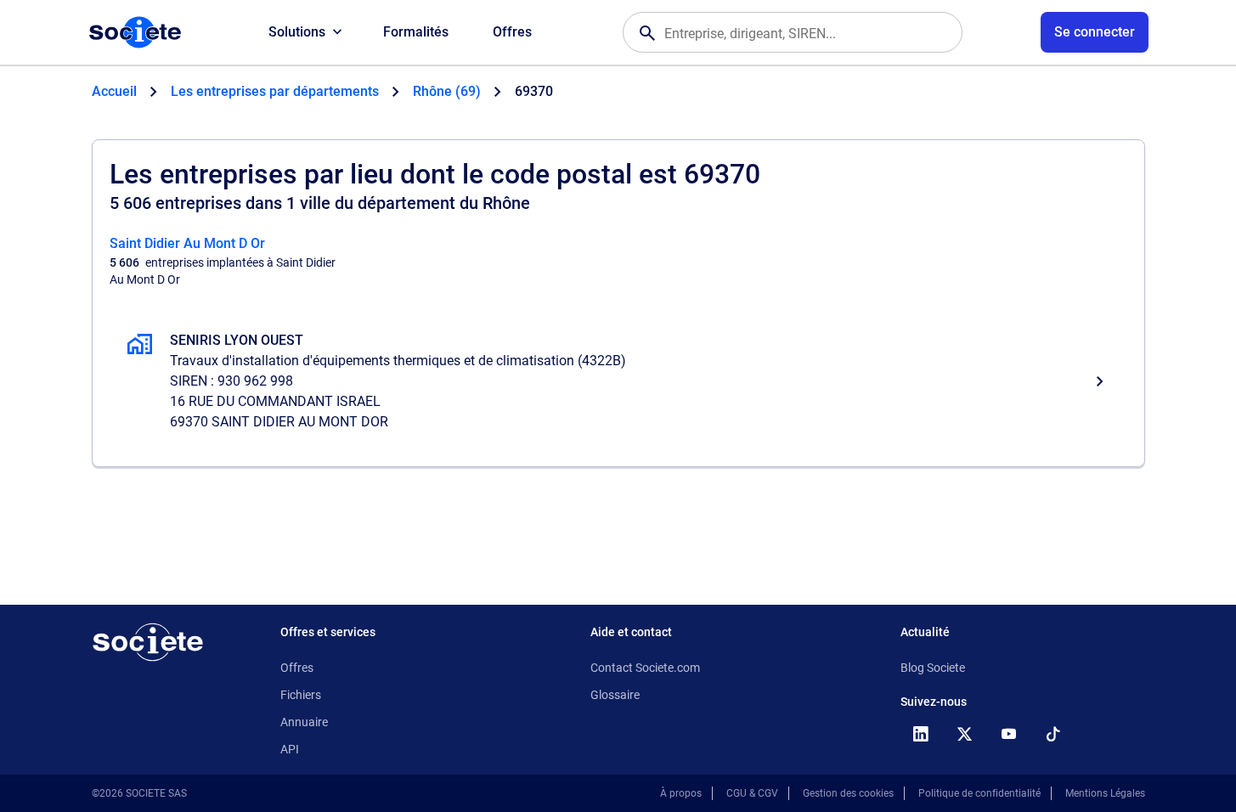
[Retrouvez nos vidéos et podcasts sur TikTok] (1053, 733)
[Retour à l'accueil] (148, 642)
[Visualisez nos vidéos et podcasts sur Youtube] (1009, 733)
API (289, 749)
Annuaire (304, 722)
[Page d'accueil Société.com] (135, 32)
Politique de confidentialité (979, 793)
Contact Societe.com (645, 667)
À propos (681, 793)
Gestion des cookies (848, 793)
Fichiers (300, 695)
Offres (512, 32)
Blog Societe (932, 667)
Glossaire (615, 695)
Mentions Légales (1105, 793)
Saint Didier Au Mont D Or (187, 243)
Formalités (416, 32)
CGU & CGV (752, 793)
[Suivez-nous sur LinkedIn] (920, 733)
